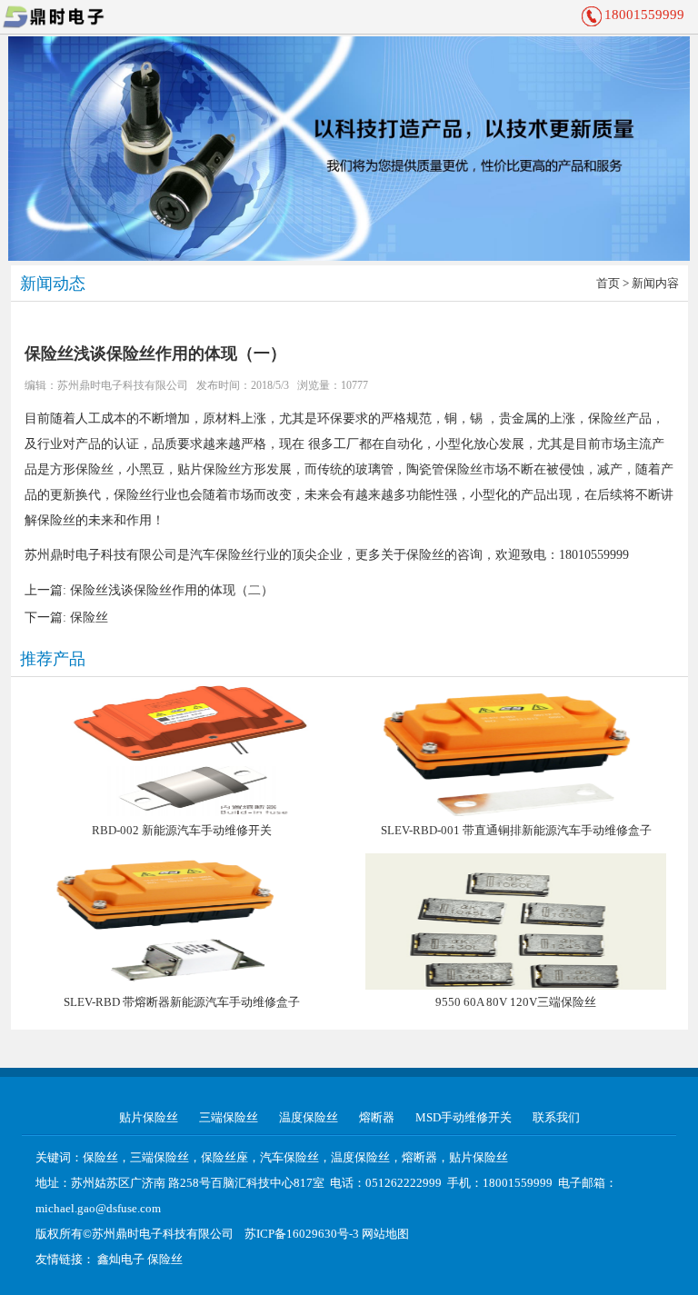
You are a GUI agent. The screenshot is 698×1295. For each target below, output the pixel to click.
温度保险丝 (308, 1117)
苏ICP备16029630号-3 (301, 1233)
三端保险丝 (228, 1117)
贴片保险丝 (148, 1117)
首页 (608, 283)
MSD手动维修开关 (463, 1117)
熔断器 (376, 1117)
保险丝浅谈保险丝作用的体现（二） (172, 590)
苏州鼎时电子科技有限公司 (122, 385)
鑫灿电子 (121, 1259)
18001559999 (644, 14)
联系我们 (556, 1117)
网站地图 (385, 1233)
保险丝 (89, 617)
